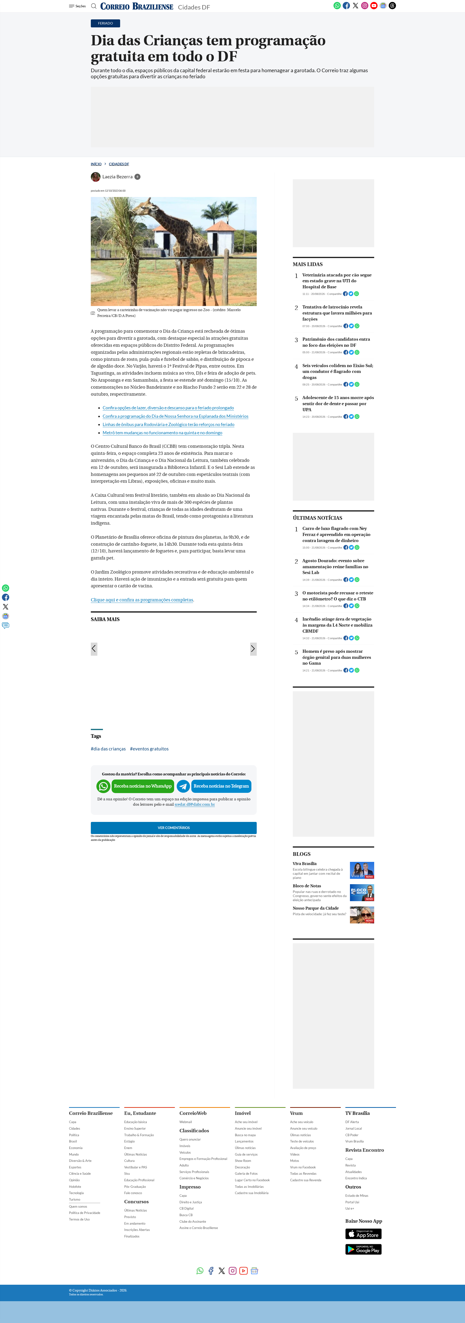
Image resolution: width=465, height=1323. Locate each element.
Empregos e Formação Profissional (203, 1159)
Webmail (185, 1122)
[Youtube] (374, 8)
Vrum (296, 1113)
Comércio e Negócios (194, 1178)
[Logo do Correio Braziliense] (137, 6)
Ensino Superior (135, 1128)
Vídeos (295, 1154)
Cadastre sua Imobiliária (252, 1193)
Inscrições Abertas (137, 1230)
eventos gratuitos (151, 748)
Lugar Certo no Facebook (252, 1180)
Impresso (190, 1187)
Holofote (75, 1187)
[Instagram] (364, 8)
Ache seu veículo (301, 1122)
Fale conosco (133, 1193)
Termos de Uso (79, 1219)
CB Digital (186, 1208)
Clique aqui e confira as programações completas (142, 600)
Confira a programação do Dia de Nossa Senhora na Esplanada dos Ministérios (175, 416)
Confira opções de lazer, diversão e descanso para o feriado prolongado (168, 407)
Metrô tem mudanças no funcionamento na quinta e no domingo (162, 432)
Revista (350, 1165)
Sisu (127, 1173)
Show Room (243, 1161)
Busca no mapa (245, 1135)
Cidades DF (119, 164)
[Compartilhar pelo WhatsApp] (356, 295)
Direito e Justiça (190, 1202)
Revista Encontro (364, 1150)
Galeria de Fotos (246, 1173)
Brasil (73, 1141)
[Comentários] (5, 627)
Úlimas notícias (245, 1148)
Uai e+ (349, 1208)
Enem (128, 1148)
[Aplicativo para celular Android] (363, 1250)
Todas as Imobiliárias (249, 1187)
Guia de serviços (246, 1154)
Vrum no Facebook (303, 1167)
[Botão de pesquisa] (92, 6)
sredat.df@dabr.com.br (195, 804)
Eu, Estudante (140, 1113)
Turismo (74, 1199)
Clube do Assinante (192, 1221)
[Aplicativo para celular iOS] (363, 1234)
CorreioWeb (193, 1113)
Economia (76, 1148)
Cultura (129, 1161)
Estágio (129, 1141)
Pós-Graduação (135, 1187)
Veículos (185, 1152)
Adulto (184, 1165)
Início (96, 164)
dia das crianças (109, 748)
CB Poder (351, 1135)
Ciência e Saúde (80, 1173)
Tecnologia (76, 1193)
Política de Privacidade (84, 1213)
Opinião (74, 1180)
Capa (72, 1122)
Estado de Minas (356, 1195)
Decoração (242, 1167)
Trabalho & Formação (139, 1135)
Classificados (194, 1131)
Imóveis (184, 1146)
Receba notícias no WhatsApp (143, 786)
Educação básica (135, 1122)
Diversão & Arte (80, 1161)
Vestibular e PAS (135, 1167)
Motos (294, 1161)
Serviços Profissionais (194, 1172)
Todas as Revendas (303, 1173)
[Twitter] (355, 8)
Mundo (74, 1154)
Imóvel (243, 1113)
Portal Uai (352, 1202)
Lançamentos (244, 1141)
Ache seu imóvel (246, 1122)
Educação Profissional (139, 1180)
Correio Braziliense (91, 1113)
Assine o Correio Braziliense (198, 1228)
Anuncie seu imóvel (248, 1128)
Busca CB (186, 1215)
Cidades (74, 1128)
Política (74, 1135)
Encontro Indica (356, 1178)
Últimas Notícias (135, 1154)
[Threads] (392, 8)
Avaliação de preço (303, 1148)
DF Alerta (352, 1122)
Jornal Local (353, 1128)
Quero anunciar (190, 1139)
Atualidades (353, 1172)
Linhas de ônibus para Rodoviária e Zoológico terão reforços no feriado (168, 424)
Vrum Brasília (354, 1141)
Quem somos (78, 1206)
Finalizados (132, 1236)
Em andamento (134, 1223)
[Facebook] (346, 8)
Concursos (136, 1202)
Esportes (75, 1167)
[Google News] (383, 8)
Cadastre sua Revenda (305, 1180)
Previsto (130, 1217)
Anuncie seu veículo (303, 1128)
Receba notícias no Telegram (221, 786)
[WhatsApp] (337, 8)
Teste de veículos (302, 1141)
